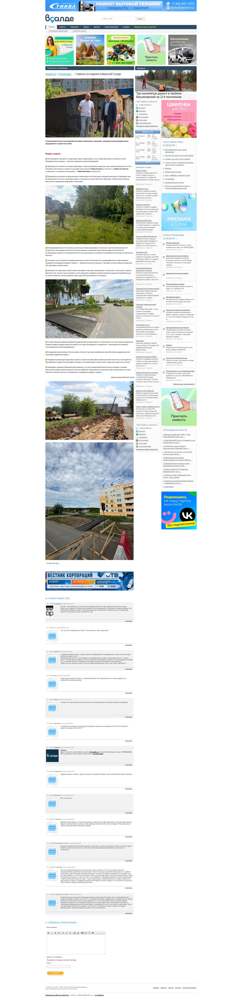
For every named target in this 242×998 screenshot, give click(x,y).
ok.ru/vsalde (143, 120)
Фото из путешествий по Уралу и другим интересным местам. (177, 187)
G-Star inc (58, 603)
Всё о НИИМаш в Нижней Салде (177, 175)
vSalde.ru (58, 747)
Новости (62, 27)
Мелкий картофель (173, 297)
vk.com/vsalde (98, 754)
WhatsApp (142, 111)
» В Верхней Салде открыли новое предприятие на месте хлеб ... (176, 465)
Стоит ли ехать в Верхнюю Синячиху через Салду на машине (179, 164)
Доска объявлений (111, 27)
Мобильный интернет (173, 172)
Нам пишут (75, 27)
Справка (126, 27)
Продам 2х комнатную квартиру (178, 310)
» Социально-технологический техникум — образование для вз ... (178, 482)
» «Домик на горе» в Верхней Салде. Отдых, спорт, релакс (177, 476)
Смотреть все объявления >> (184, 384)
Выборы (168, 168)
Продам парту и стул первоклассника (180, 371)
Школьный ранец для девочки (177, 328)
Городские (65, 74)
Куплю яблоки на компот (175, 284)
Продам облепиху (173, 243)
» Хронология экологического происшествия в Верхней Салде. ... (176, 447)
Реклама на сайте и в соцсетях (145, 27)
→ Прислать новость (79, 31)
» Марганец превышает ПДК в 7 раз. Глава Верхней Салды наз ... (177, 436)
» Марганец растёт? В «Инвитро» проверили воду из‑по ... (175, 470)
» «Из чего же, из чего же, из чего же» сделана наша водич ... (177, 453)
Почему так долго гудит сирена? (177, 159)
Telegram (142, 108)
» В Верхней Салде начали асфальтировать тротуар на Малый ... (178, 459)
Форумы (97, 27)
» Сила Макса (168, 487)
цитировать (128, 621)
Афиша (86, 27)
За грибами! (169, 179)
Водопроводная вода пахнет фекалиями (176, 151)
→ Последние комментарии (58, 31)
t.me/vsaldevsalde (145, 123)
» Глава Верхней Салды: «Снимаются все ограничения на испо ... (179, 441)
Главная (51, 27)
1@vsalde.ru (93, 752)
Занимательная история (174, 182)
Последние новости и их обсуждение (179, 155)
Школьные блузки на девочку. (177, 256)
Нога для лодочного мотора (176, 358)
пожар (95, 159)
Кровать (169, 345)
